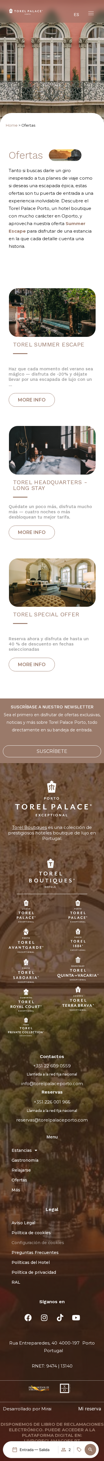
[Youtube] (76, 1317)
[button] (90, 1449)
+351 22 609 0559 (52, 1066)
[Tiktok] (60, 1317)
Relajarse (21, 1170)
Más (16, 1190)
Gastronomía (25, 1160)
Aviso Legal (23, 1222)
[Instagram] (44, 1317)
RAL (16, 1282)
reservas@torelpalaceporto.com (52, 1120)
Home (12, 125)
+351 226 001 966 (52, 1102)
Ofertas (19, 1180)
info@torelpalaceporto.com (52, 1083)
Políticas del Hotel (31, 1262)
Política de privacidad (34, 1272)
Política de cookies (31, 1232)
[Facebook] (28, 1317)
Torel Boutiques (29, 827)
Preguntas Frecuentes (35, 1252)
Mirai (46, 1409)
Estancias (22, 1150)
